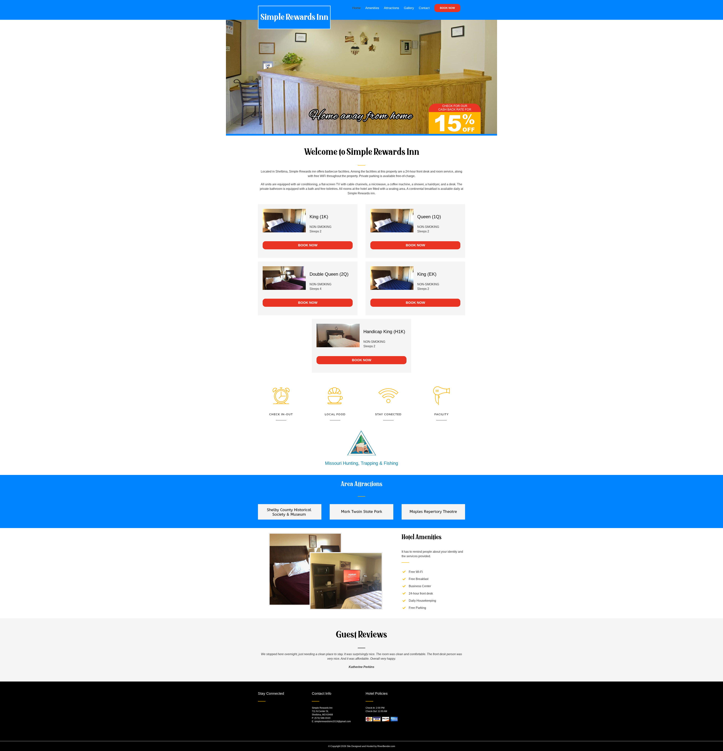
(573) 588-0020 (322, 718)
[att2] (361, 505)
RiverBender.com (386, 746)
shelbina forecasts (447, 727)
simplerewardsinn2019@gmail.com (332, 721)
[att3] (433, 505)
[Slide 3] (361, 78)
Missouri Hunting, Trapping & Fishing (361, 463)
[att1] (289, 505)
